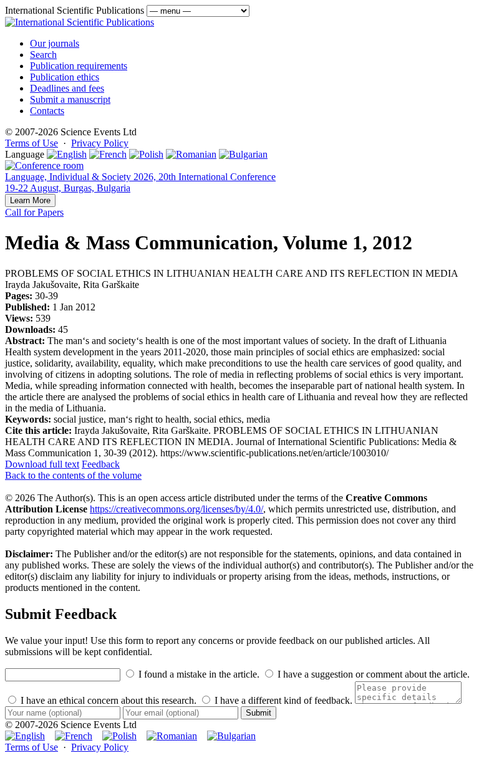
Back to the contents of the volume (73, 475)
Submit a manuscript (70, 99)
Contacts (47, 110)
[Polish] (146, 154)
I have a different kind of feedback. (282, 700)
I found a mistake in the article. (197, 674)
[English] (67, 154)
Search (43, 54)
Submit (258, 712)
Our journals (54, 43)
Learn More (30, 200)
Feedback (101, 464)
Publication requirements (78, 65)
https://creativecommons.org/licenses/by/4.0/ (176, 509)
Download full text (42, 464)
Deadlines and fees (67, 88)
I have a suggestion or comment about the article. (372, 674)
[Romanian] (191, 154)
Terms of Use (31, 143)
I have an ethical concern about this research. (107, 700)
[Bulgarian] (243, 154)
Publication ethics (64, 77)
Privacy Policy (99, 143)
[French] (108, 154)
